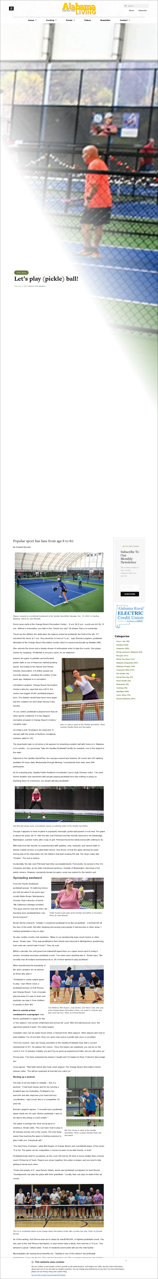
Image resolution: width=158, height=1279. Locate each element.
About (131, 10)
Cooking (50, 20)
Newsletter (105, 20)
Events (69, 20)
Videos (87, 20)
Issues (31, 20)
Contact (123, 20)
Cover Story (21, 272)
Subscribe (142, 10)
